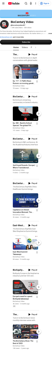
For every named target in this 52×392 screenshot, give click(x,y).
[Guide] (3, 3)
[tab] (16, 47)
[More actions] (37, 81)
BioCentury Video (18, 86)
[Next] (38, 71)
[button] (35, 47)
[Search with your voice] (30, 3)
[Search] (26, 3)
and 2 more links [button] (18, 37)
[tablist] (26, 47)
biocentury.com (7, 37)
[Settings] (35, 3)
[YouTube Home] (13, 3)
